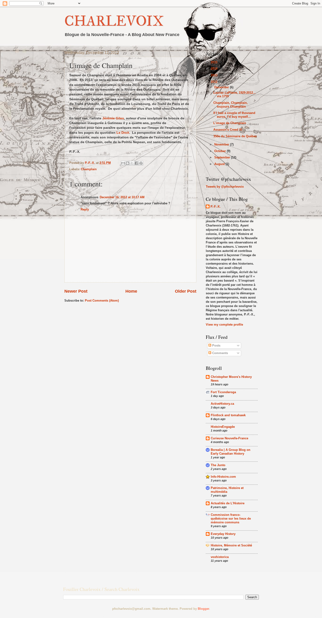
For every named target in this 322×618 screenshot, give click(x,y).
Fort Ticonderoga (223, 392)
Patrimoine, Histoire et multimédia (227, 489)
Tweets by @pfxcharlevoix (225, 186)
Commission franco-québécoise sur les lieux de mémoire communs (231, 518)
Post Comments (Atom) (102, 300)
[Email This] (123, 163)
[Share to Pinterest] (141, 163)
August (220, 164)
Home (131, 291)
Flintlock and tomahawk (228, 415)
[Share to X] (132, 163)
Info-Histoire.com (223, 476)
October (220, 151)
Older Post (185, 291)
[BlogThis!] (127, 163)
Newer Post (75, 291)
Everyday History (223, 534)
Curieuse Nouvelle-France (229, 438)
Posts (215, 345)
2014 (214, 68)
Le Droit (122, 132)
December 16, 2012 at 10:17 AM (122, 197)
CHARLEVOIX (114, 20)
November (222, 144)
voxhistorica (220, 557)
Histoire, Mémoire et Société (231, 545)
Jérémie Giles (113, 118)
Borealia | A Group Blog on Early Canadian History (230, 451)
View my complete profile (224, 324)
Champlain (89, 169)
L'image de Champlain (229, 123)
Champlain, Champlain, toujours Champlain (230, 104)
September (222, 157)
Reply (85, 209)
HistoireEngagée (223, 426)
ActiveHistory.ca (222, 403)
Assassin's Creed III (227, 129)
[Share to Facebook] (136, 163)
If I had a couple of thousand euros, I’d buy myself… (234, 114)
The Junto (218, 465)
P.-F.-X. (216, 206)
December (222, 87)
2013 (214, 75)
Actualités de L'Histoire (227, 503)
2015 (214, 62)
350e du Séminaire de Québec (235, 136)
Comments (219, 353)
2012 (214, 82)
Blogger (203, 608)
